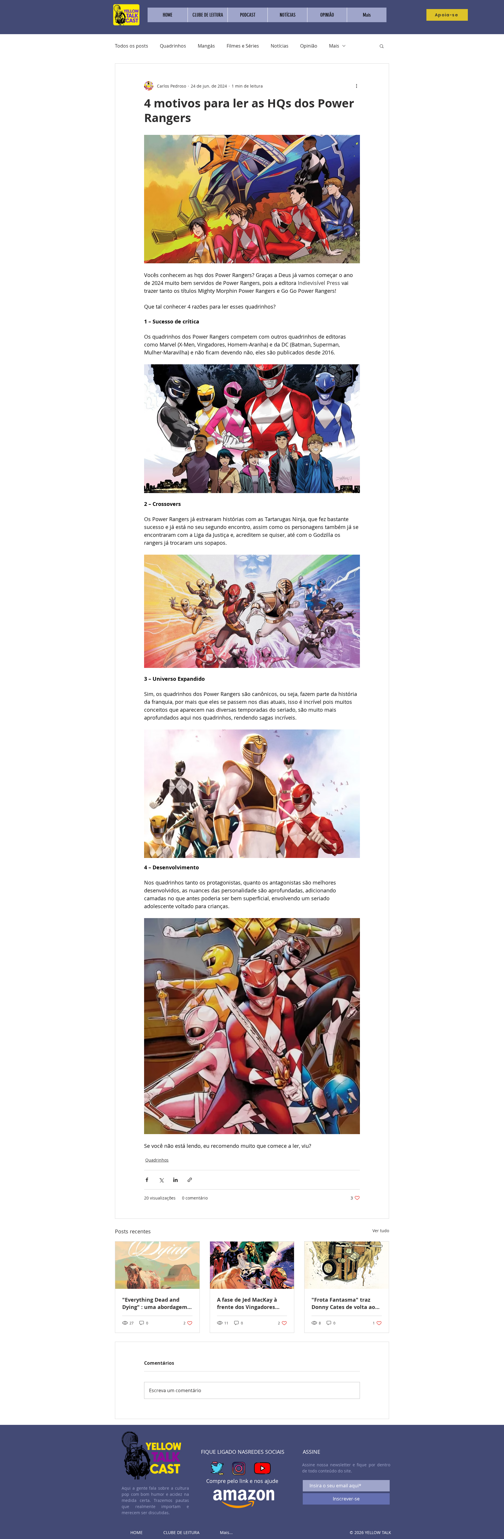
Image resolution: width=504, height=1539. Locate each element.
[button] (381, 45)
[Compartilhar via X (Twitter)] (161, 1180)
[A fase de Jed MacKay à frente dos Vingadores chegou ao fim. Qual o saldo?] (252, 1265)
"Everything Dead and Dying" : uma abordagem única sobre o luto (154, 1303)
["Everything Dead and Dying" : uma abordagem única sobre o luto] (157, 1265)
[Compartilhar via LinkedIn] (175, 1180)
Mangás (206, 46)
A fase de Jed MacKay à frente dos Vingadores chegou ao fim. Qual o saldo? (247, 1303)
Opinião (308, 46)
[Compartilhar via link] (189, 1180)
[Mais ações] (356, 85)
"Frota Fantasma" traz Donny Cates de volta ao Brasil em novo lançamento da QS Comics (346, 1303)
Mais (334, 46)
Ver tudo (380, 1230)
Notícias (279, 46)
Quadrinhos (173, 46)
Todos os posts (131, 46)
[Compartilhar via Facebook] (147, 1180)
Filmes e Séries (243, 46)
